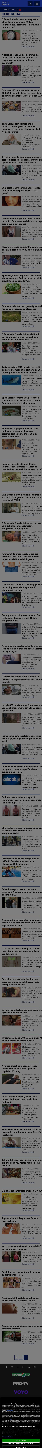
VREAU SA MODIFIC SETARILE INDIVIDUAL (21, 1444)
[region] (21, 1422)
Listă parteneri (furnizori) (7, 1436)
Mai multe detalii (10, 1410)
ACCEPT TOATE (21, 1440)
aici (11, 1419)
